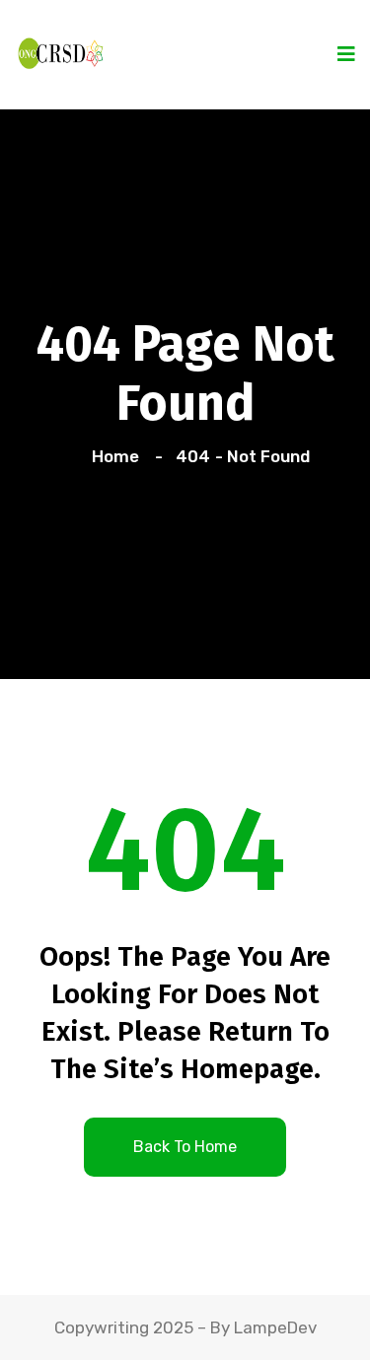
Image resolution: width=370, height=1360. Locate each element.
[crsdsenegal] (59, 51)
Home (119, 456)
